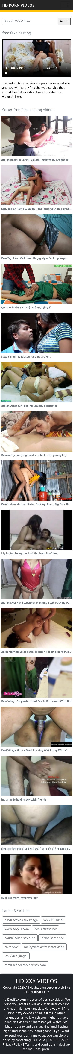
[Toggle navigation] (65, 5)
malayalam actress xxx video (44, 947)
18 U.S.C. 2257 (58, 1040)
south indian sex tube (20, 938)
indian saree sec (52, 938)
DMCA (40, 1040)
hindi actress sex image (21, 920)
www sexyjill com (17, 929)
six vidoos (12, 947)
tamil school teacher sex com (25, 965)
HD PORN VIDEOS (18, 5)
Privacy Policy (12, 1044)
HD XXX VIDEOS (36, 981)
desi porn (42, 1049)
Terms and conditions (40, 1044)
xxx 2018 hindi (53, 920)
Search (64, 21)
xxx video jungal (16, 956)
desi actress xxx (45, 929)
